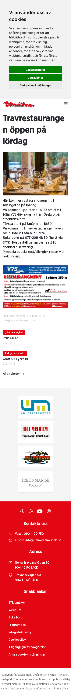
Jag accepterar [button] (35, 69)
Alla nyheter (11, 373)
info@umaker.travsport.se (19, 320)
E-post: (37, 540)
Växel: (29, 533)
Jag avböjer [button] (35, 77)
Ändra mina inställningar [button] (35, 85)
